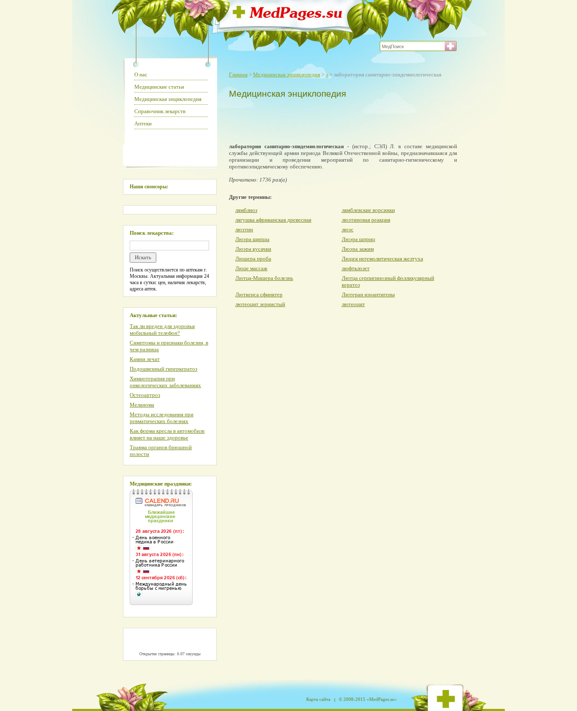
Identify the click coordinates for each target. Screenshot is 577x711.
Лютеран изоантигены (368, 294)
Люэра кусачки (253, 249)
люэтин (244, 229)
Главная (238, 74)
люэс (348, 229)
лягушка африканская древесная (273, 220)
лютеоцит (353, 304)
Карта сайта (318, 699)
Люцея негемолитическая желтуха (382, 258)
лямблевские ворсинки (368, 210)
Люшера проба (253, 258)
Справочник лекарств (159, 111)
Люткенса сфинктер (259, 294)
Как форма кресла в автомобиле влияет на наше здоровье (167, 434)
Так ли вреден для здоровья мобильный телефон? (162, 329)
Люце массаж (251, 268)
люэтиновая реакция (366, 220)
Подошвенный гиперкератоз (163, 369)
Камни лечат (145, 359)
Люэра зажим (358, 249)
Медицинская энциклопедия (286, 74)
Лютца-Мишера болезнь (264, 278)
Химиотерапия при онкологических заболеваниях (165, 381)
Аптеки (143, 123)
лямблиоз (246, 210)
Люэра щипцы (252, 239)
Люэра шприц (358, 239)
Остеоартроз (145, 395)
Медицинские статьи (159, 87)
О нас (140, 74)
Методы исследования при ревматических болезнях (161, 417)
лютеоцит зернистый (260, 304)
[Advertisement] (341, 119)
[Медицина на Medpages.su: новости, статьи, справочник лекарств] (287, 18)
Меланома (142, 405)
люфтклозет (356, 268)
